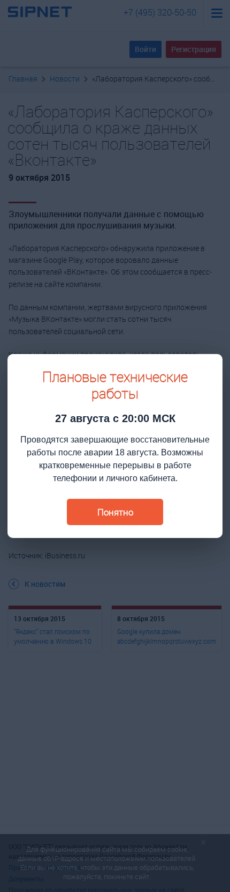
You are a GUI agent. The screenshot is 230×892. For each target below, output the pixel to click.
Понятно (115, 512)
